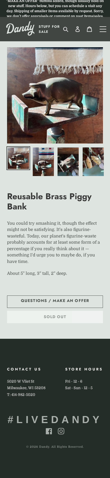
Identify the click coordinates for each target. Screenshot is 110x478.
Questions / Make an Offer (55, 300)
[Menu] (103, 29)
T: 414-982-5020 (21, 395)
